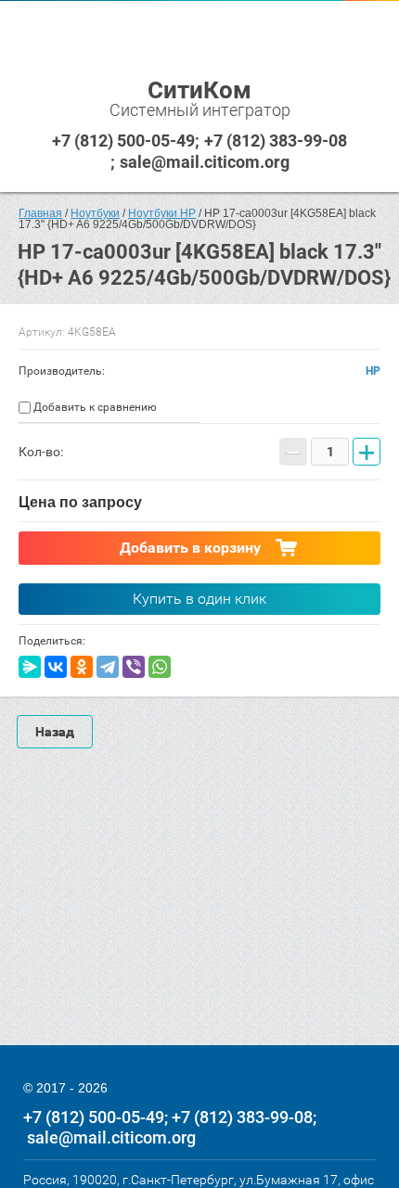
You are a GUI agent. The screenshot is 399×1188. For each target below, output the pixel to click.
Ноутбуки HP (162, 213)
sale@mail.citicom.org (205, 162)
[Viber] (133, 667)
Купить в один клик (199, 598)
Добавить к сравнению (94, 407)
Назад (54, 731)
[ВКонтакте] (56, 667)
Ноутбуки (95, 213)
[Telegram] (108, 667)
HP (373, 370)
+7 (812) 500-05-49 (123, 140)
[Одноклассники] (82, 667)
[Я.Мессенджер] (30, 667)
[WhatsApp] (159, 667)
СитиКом (199, 90)
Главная (40, 213)
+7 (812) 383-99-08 (275, 140)
